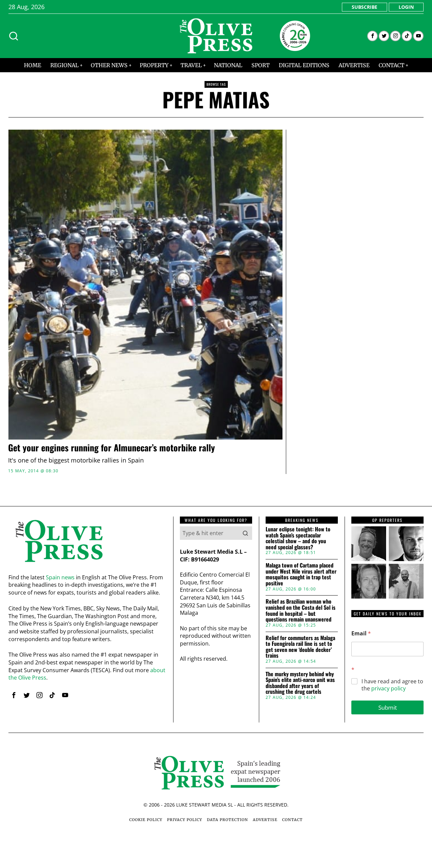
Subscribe (364, 7)
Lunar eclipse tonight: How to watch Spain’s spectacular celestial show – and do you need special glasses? (298, 538)
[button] (245, 533)
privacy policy (388, 688)
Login (406, 7)
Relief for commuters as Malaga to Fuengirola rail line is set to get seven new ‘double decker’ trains (300, 647)
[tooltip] (372, 36)
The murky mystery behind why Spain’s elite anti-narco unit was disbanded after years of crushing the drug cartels (300, 683)
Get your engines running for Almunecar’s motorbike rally (111, 448)
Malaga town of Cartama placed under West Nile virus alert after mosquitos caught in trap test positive (301, 574)
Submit (387, 707)
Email (361, 633)
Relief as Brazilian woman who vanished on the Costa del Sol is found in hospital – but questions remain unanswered (300, 610)
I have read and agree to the (392, 685)
